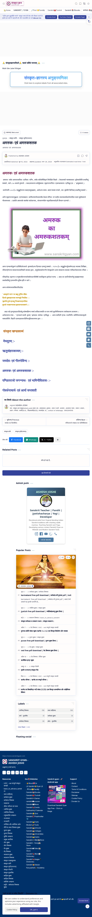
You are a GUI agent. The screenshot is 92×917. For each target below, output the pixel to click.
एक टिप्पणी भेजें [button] (46, 473)
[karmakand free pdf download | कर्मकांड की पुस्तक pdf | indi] (46, 572)
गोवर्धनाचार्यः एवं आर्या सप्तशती (19, 390)
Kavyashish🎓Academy (35, 868)
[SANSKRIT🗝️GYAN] (21, 10)
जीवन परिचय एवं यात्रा (11, 806)
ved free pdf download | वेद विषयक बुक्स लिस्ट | (40, 650)
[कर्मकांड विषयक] (43, 592)
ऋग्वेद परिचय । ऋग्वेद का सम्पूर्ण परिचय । (34, 679)
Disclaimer (75, 792)
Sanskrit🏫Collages (33, 831)
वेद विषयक (7, 851)
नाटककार (7, 818)
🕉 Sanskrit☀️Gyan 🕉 (34, 786)
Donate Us (76, 801)
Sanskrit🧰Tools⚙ (33, 795)
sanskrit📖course (33, 801)
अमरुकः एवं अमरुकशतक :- (18, 370)
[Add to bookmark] (73, 557)
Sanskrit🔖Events (33, 807)
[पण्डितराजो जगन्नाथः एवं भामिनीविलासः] (67, 421)
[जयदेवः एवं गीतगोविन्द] (24, 421)
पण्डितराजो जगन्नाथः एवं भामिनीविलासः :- (26, 380)
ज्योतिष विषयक (9, 812)
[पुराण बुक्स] (33, 637)
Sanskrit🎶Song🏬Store (33, 844)
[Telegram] (26, 772)
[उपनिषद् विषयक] (32, 710)
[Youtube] (17, 772)
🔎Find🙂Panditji (32, 789)
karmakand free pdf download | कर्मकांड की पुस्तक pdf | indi (46, 595)
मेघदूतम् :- (8, 341)
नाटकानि (6, 821)
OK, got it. (34, 909)
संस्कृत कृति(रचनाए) (10, 867)
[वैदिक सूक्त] (42, 657)
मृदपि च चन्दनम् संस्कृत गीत (29, 670)
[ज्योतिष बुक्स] (33, 608)
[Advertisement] (46, 40)
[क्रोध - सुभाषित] (60, 721)
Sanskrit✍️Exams (32, 837)
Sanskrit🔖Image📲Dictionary (33, 860)
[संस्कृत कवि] (7, 431)
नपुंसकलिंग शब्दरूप (10, 815)
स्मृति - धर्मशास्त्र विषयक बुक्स (11, 886)
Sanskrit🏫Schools (33, 828)
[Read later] (78, 156)
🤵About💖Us (31, 783)
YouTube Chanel (65, 17)
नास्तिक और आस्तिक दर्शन (12, 824)
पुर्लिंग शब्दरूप (8, 836)
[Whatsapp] (21, 772)
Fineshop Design (82, 912)
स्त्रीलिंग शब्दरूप (9, 882)
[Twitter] (13, 772)
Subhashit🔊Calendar (34, 810)
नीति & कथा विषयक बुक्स (12, 827)
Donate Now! (51, 17)
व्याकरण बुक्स (8, 854)
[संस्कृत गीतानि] (35, 666)
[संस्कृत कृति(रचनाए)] (20, 431)
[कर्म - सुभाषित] (32, 716)
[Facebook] (41, 534)
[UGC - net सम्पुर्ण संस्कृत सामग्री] (48, 627)
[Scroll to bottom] (87, 906)
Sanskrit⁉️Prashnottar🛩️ (34, 818)
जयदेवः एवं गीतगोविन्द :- (16, 360)
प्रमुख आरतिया (8, 839)
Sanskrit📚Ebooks (33, 792)
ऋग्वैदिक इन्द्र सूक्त (27, 660)
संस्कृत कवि (7, 864)
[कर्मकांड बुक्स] (33, 592)
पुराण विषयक (8, 833)
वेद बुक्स (6, 848)
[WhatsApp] (50, 534)
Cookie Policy (77, 798)
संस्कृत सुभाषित (9, 873)
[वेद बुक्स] (32, 647)
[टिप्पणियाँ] (61, 557)
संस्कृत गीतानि (8, 870)
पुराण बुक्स (7, 830)
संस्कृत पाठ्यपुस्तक (10, 860)
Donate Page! (80, 17)
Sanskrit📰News (32, 804)
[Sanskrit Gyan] (15, 3)
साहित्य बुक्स (8, 876)
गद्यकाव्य (6, 803)
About (74, 783)
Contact (75, 786)
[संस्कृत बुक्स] (41, 608)
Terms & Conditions (79, 789)
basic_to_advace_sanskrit (13, 790)
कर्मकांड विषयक (9, 800)
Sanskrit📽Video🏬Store (33, 849)
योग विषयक (7, 845)
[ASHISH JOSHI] (19, 156)
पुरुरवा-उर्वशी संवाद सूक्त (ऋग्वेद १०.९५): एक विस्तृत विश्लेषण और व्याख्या (44, 631)
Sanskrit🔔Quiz (32, 813)
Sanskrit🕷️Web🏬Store (35, 840)
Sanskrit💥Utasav (33, 865)
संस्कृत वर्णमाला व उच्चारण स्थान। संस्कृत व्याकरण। (37, 621)
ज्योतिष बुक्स (8, 809)
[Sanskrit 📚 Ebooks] (72, 10)
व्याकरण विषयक (9, 857)
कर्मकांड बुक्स (8, 797)
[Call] (55, 534)
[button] (3, 3)
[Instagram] (36, 534)
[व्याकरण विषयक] (34, 618)
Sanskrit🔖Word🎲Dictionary (33, 855)
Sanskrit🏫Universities (34, 834)
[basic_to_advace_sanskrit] (49, 618)
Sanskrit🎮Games (33, 798)
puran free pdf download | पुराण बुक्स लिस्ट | (39, 640)
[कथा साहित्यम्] (60, 710)
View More (46, 540)
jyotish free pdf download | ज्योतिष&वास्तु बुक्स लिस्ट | (42, 611)
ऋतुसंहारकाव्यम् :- (12, 351)
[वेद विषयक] (34, 627)
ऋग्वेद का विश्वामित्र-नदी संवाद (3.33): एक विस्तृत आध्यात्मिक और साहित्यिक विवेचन (45, 690)
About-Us (37, 18)
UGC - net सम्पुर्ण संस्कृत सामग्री (12, 784)
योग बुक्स (7, 842)
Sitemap (75, 795)
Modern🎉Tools (32, 825)
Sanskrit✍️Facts (32, 822)
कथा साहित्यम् (8, 794)
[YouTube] (46, 534)
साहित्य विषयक (8, 879)
